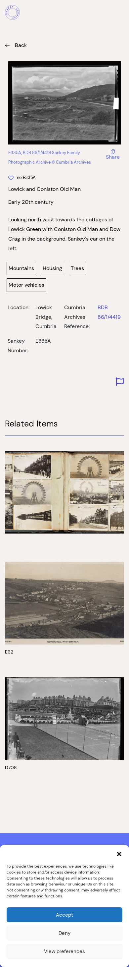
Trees (77, 268)
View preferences (64, 951)
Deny (64, 933)
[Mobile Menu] (120, 13)
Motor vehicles (26, 285)
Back (21, 45)
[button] (119, 853)
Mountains (21, 268)
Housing (52, 268)
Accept (64, 915)
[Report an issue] (120, 382)
